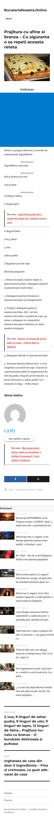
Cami (10, 430)
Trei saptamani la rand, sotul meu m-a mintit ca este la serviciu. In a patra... (34, 672)
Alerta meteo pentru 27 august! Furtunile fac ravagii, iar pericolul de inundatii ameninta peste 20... (33, 578)
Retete (40, 489)
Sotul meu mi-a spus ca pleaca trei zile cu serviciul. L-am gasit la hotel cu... (35, 635)
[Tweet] (38, 479)
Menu (9, 18)
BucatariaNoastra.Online (25, 10)
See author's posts (19, 438)
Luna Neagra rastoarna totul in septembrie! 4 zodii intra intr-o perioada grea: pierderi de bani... (33, 616)
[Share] (15, 479)
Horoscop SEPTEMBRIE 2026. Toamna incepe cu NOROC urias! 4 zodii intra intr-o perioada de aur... (34, 522)
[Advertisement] (27, 120)
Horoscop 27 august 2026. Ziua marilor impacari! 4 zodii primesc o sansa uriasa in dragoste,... (34, 597)
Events (8, 800)
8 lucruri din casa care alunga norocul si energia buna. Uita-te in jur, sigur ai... (34, 653)
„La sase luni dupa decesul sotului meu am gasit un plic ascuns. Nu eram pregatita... (34, 691)
